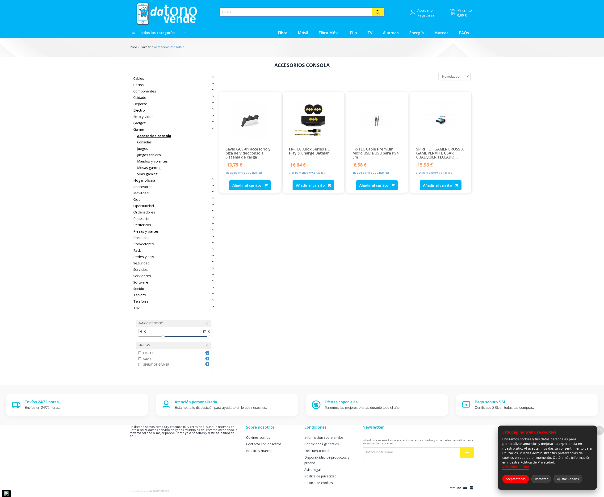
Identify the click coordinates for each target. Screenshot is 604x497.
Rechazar (541, 479)
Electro (139, 110)
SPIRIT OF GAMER (175, 364)
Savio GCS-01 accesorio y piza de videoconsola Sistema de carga (248, 153)
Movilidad (141, 193)
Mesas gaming (149, 167)
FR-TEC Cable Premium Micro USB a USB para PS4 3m (375, 153)
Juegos (142, 148)
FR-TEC (175, 353)
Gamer (146, 47)
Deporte (140, 103)
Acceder (423, 10)
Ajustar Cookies (568, 479)
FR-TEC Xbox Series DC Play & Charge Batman (309, 151)
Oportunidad (143, 205)
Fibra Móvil (329, 32)
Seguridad (141, 263)
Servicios (140, 269)
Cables (138, 78)
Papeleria (141, 218)
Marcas (441, 32)
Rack (137, 250)
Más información (515, 466)
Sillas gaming (147, 173)
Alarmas (391, 32)
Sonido (138, 288)
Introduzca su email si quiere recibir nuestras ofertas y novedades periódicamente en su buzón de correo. (418, 442)
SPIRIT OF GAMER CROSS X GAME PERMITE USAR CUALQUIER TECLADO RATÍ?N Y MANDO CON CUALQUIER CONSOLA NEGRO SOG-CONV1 (440, 153)
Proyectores (143, 244)
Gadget (139, 123)
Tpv (136, 307)
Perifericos (142, 224)
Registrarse (426, 15)
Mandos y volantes (152, 161)
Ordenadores (144, 212)
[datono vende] (173, 13)
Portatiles (141, 237)
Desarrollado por (149, 491)
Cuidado (139, 97)
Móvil (303, 32)
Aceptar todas (515, 479)
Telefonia (140, 301)
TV (370, 32)
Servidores (142, 275)
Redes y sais (143, 256)
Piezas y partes (146, 231)
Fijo (353, 32)
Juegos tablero (149, 154)
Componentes (144, 91)
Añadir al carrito (247, 185)
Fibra (282, 32)
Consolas (144, 142)
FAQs (464, 32)
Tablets (139, 294)
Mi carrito (464, 10)
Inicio (133, 47)
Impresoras (142, 186)
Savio (175, 359)
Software (140, 282)
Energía (416, 32)
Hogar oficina (144, 180)
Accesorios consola (168, 47)
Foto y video (143, 116)
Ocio (137, 199)
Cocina (138, 84)
